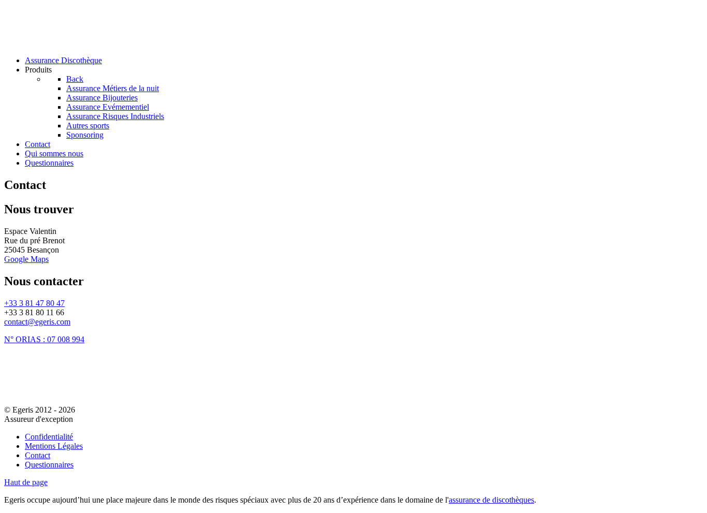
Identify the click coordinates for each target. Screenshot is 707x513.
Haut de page (26, 482)
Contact (37, 455)
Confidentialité (49, 436)
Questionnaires (49, 464)
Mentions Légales (54, 446)
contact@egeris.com (37, 321)
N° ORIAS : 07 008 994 (44, 339)
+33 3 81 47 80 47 (34, 303)
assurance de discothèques (491, 499)
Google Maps (26, 259)
